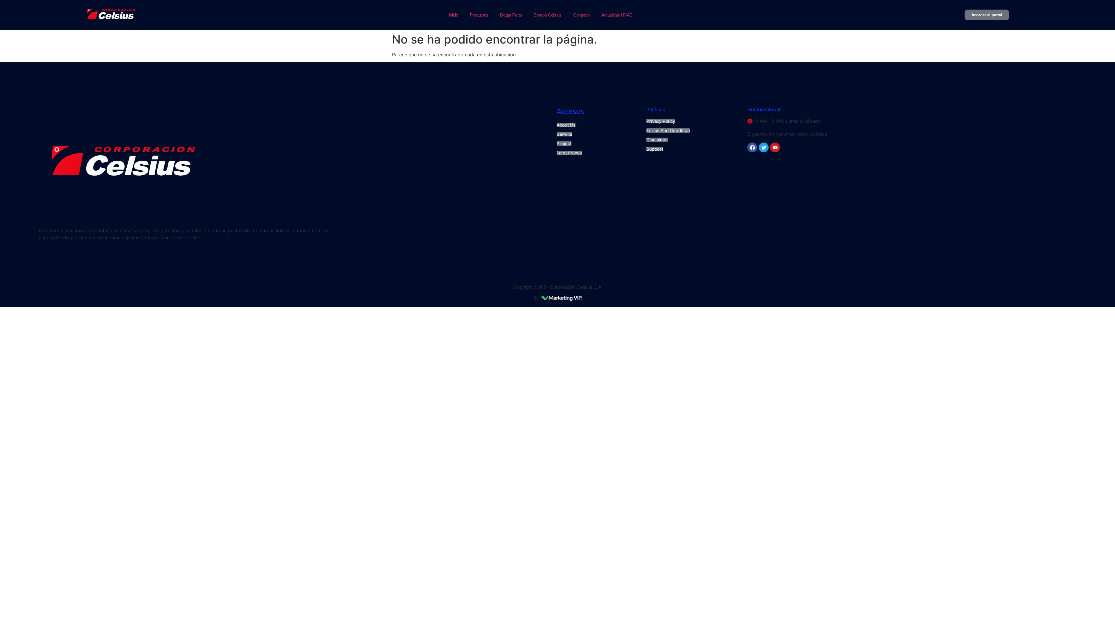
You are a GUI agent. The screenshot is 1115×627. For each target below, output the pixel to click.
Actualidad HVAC (617, 14)
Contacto (581, 14)
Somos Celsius (548, 14)
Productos (479, 14)
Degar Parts (511, 14)
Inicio (453, 14)
